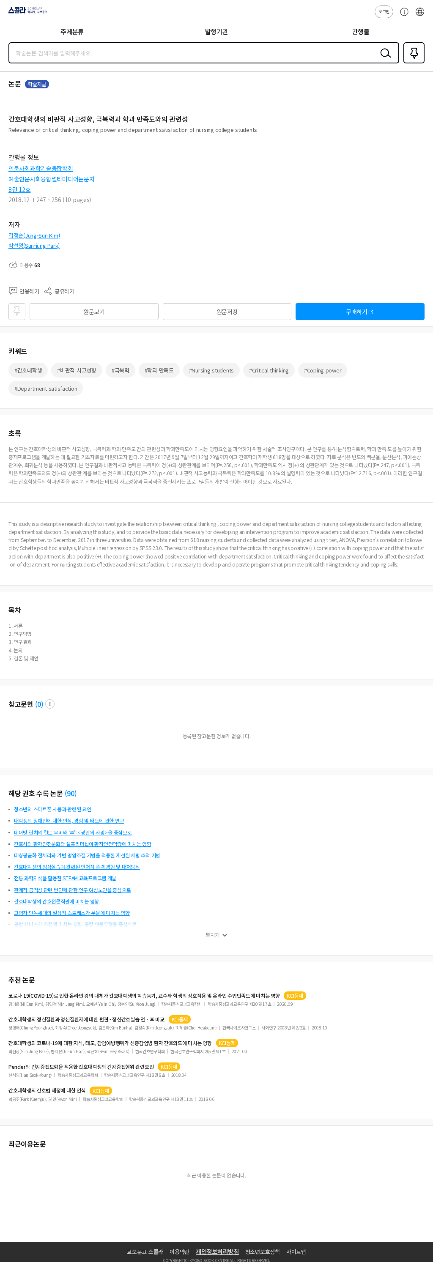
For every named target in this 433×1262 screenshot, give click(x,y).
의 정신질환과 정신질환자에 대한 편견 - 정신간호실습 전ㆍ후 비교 (86, 1019)
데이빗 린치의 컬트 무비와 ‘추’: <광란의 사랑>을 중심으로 (73, 832)
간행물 (361, 31)
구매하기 (356, 311)
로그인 (383, 11)
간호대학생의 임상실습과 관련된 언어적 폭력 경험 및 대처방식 (77, 866)
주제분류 (72, 31)
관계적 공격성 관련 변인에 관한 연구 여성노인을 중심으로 (72, 889)
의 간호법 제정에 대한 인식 (46, 1090)
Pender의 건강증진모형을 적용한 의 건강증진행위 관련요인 (80, 1066)
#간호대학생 (28, 370)
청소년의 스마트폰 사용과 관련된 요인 (52, 809)
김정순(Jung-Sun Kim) (34, 235)
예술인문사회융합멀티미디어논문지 (51, 179)
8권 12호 (19, 189)
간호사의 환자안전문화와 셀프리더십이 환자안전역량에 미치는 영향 (82, 843)
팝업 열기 (50, 704)
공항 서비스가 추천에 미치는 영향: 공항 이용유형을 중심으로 (75, 924)
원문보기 (94, 311)
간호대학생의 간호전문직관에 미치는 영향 (56, 901)
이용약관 (179, 1252)
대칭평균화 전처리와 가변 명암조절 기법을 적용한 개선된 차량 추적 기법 (87, 855)
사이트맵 (296, 1252)
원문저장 (227, 311)
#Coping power (322, 370)
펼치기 (212, 935)
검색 (383, 59)
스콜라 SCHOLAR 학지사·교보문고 (26, 13)
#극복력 (120, 370)
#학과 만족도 (159, 370)
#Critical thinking (269, 370)
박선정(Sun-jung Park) (34, 245)
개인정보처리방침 (217, 1251)
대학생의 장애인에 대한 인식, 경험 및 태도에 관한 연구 (69, 820)
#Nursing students (211, 370)
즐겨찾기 (412, 62)
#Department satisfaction (45, 388)
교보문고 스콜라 (145, 1252)
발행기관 (216, 31)
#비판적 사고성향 (76, 370)
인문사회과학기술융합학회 (40, 168)
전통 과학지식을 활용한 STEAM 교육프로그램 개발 (65, 877)
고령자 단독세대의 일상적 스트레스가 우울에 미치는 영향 (72, 912)
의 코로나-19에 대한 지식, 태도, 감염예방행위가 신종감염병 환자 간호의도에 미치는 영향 (110, 1043)
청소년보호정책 (262, 1252)
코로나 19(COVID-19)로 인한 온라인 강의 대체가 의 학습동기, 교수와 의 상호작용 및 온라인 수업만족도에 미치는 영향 (144, 995)
